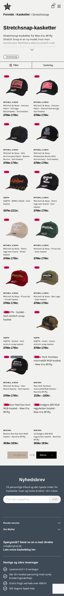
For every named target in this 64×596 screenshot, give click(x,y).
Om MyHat (9, 529)
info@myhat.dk (12, 546)
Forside (8, 14)
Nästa (43, 455)
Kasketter (23, 14)
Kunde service (11, 523)
